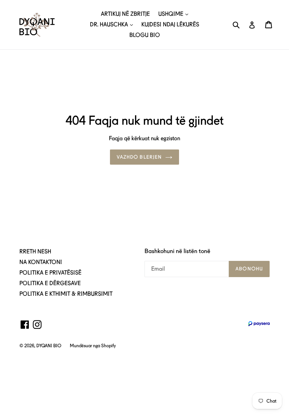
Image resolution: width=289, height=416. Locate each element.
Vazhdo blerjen (139, 157)
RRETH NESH (35, 251)
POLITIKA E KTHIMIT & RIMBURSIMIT (65, 293)
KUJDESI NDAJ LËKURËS (170, 24)
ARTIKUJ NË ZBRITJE (125, 14)
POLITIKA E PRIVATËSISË (50, 272)
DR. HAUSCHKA (109, 24)
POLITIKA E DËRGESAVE (50, 283)
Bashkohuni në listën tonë (177, 251)
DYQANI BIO (48, 345)
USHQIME (171, 14)
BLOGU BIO (144, 35)
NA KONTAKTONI (40, 262)
